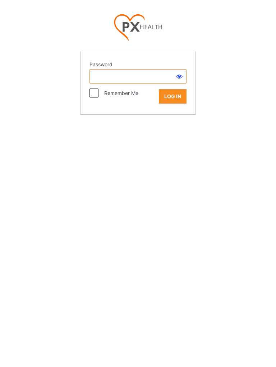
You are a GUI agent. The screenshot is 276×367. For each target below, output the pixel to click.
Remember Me (119, 93)
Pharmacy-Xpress (138, 28)
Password (100, 64)
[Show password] (179, 76)
